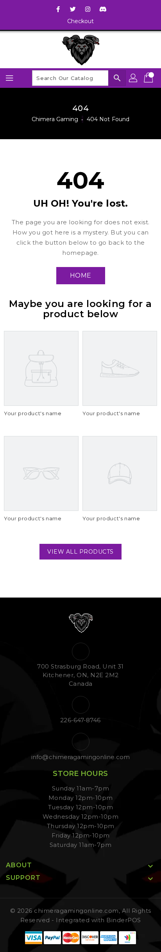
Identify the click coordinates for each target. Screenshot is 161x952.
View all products (80, 551)
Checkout (80, 21)
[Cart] (149, 78)
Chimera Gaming (55, 119)
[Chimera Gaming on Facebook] (58, 9)
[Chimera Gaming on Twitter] (73, 9)
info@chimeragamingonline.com (80, 757)
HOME (80, 275)
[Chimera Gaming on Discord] (103, 9)
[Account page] (133, 78)
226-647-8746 (80, 720)
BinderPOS (123, 920)
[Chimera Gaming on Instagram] (88, 9)
